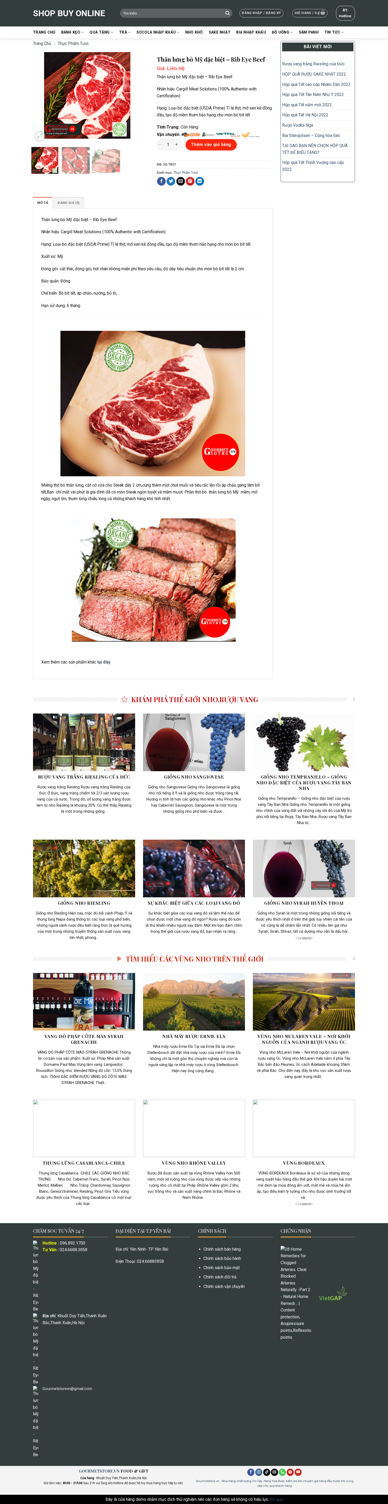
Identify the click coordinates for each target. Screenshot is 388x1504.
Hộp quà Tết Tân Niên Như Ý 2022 (313, 94)
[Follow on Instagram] (258, 1472)
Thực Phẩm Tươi (73, 43)
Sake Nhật (220, 32)
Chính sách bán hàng (222, 1249)
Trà (123, 32)
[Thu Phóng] (40, 136)
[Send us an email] (274, 1472)
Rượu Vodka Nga (297, 125)
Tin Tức (332, 32)
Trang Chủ (44, 32)
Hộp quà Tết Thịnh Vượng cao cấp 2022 (313, 166)
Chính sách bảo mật (222, 1267)
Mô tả (42, 203)
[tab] (43, 202)
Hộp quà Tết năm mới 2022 (307, 104)
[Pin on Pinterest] (190, 181)
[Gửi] (227, 13)
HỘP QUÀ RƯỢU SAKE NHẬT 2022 (314, 74)
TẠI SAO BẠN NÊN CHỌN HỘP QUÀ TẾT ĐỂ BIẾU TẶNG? (315, 149)
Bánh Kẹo (70, 32)
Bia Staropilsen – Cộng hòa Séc (311, 135)
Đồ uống (280, 32)
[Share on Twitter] (171, 181)
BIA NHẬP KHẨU (251, 32)
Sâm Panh (309, 32)
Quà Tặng (99, 32)
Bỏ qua (276, 1499)
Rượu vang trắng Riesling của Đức (313, 63)
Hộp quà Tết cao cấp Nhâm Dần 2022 (316, 84)
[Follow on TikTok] (266, 1472)
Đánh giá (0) (69, 203)
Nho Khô (194, 32)
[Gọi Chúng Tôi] (282, 1472)
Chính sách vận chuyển (224, 1286)
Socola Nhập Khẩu (156, 32)
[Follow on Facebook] (250, 1472)
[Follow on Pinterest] (290, 1472)
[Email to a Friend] (180, 181)
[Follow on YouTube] (298, 1472)
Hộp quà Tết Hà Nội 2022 (305, 114)
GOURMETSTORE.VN (99, 1471)
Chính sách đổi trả (220, 1276)
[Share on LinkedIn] (199, 181)
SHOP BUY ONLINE (69, 13)
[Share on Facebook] (161, 181)
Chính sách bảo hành (222, 1258)
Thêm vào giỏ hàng (211, 144)
